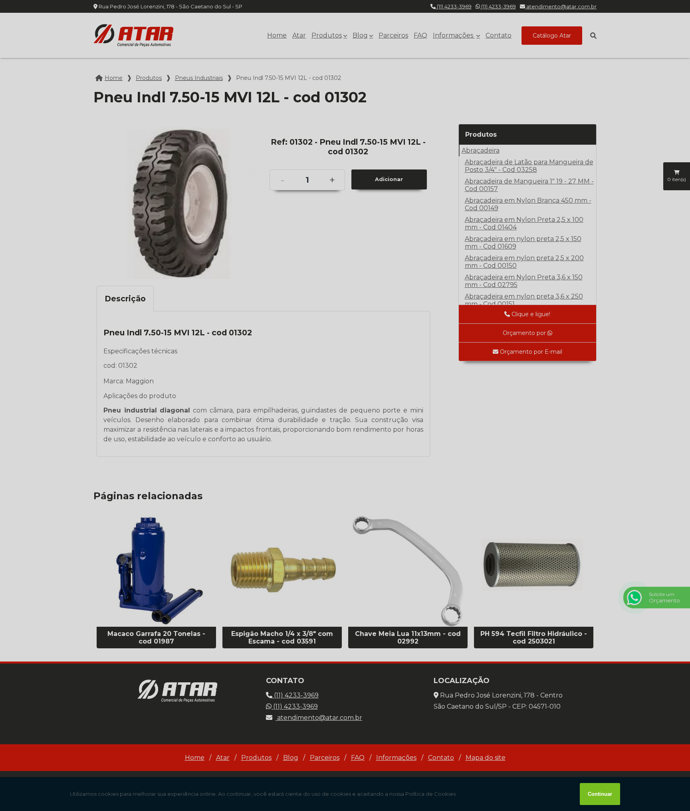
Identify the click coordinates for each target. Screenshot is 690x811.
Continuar (600, 794)
